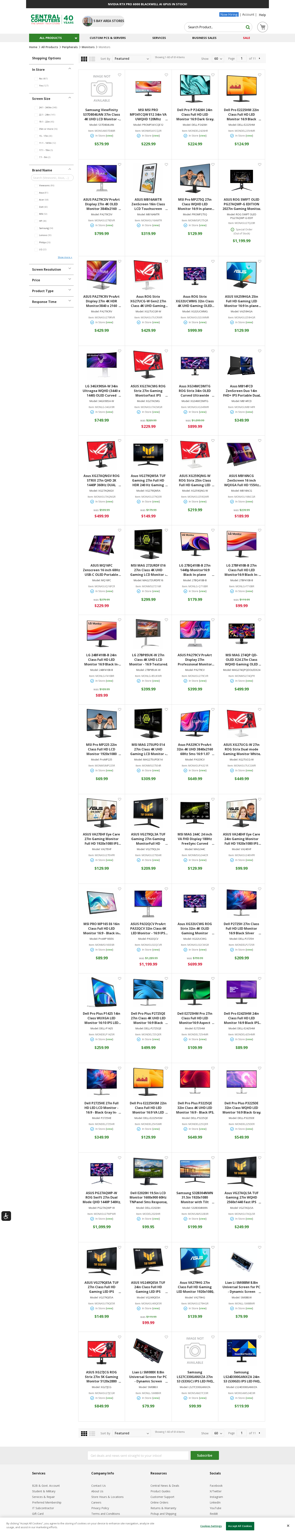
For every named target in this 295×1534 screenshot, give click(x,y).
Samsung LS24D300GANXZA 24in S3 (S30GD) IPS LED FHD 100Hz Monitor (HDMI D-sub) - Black (241, 1377)
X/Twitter (216, 1491)
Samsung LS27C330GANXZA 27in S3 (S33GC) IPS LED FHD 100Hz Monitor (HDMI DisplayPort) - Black (195, 1377)
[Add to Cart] (102, 141)
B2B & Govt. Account (46, 1485)
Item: (91, 131)
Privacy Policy (100, 1508)
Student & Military (43, 1491)
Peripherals (70, 47)
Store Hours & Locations (107, 1497)
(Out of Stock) (242, 233)
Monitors (88, 47)
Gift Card (38, 1514)
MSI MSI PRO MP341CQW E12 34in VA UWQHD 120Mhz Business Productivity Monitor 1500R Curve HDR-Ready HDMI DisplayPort (148, 115)
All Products (50, 47)
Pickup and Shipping (163, 1514)
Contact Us (98, 1485)
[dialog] (147, 1526)
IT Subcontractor (43, 1508)
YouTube (215, 1508)
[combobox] (218, 27)
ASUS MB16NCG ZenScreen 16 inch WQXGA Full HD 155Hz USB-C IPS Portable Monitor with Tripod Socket (241, 480)
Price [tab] (36, 280)
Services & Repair (43, 1497)
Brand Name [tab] (42, 170)
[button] (119, 74)
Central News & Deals (165, 1485)
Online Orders (159, 1502)
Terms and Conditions (105, 1514)
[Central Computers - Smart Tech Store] (52, 19)
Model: (94, 125)
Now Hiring (229, 14)
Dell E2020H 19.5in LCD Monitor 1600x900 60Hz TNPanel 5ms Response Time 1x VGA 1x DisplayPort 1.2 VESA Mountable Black (148, 1198)
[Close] (288, 1526)
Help (262, 15)
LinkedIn (215, 1502)
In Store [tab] (38, 69)
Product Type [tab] (43, 291)
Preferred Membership (46, 1502)
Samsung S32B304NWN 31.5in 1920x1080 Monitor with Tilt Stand (194, 1198)
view (109, 135)
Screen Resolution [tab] (46, 269)
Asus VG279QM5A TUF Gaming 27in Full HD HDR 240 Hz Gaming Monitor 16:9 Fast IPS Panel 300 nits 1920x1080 (148, 480)
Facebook (216, 1485)
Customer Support (162, 1497)
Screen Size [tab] (41, 98)
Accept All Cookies (240, 1526)
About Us (97, 1491)
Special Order (244, 229)
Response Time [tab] (44, 302)
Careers (96, 1502)
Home (33, 47)
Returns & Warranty (163, 1508)
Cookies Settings (211, 1526)
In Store (100, 135)
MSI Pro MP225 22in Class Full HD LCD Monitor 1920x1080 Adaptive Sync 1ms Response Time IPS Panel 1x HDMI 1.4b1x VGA (101, 749)
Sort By (105, 59)
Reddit (214, 1514)
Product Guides (160, 1491)
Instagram (216, 1497)
